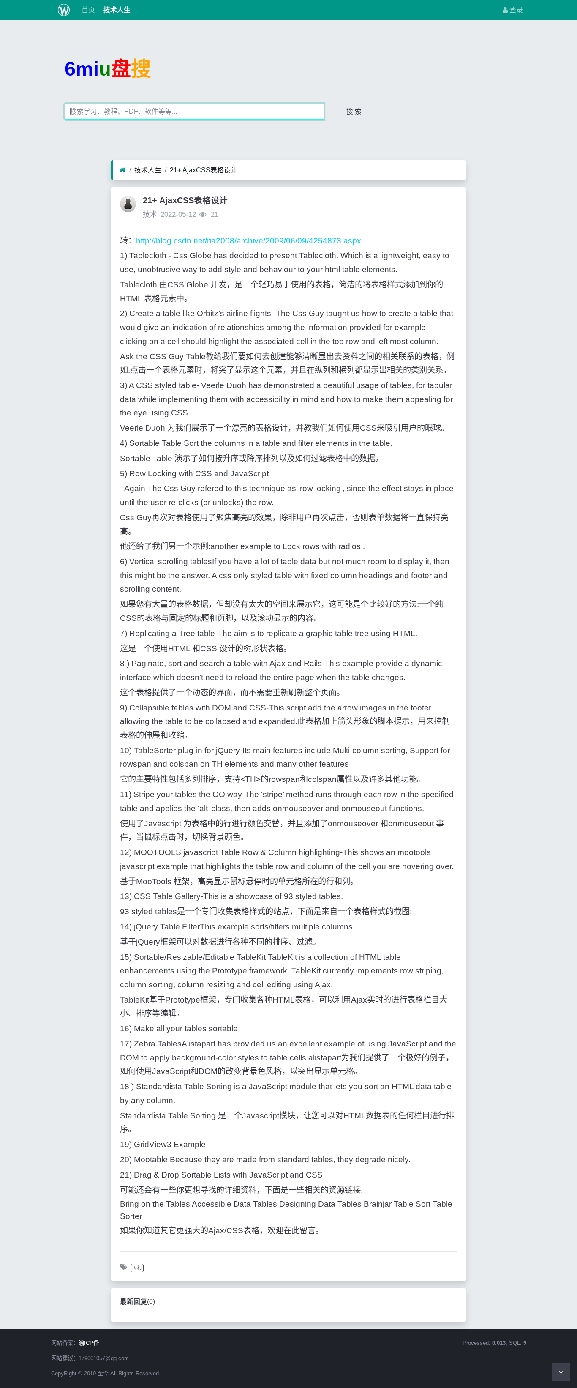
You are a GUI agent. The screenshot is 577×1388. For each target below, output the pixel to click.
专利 (137, 1267)
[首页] (123, 170)
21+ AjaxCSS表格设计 (203, 170)
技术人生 (116, 10)
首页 (87, 10)
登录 (515, 10)
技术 (150, 214)
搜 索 (354, 111)
